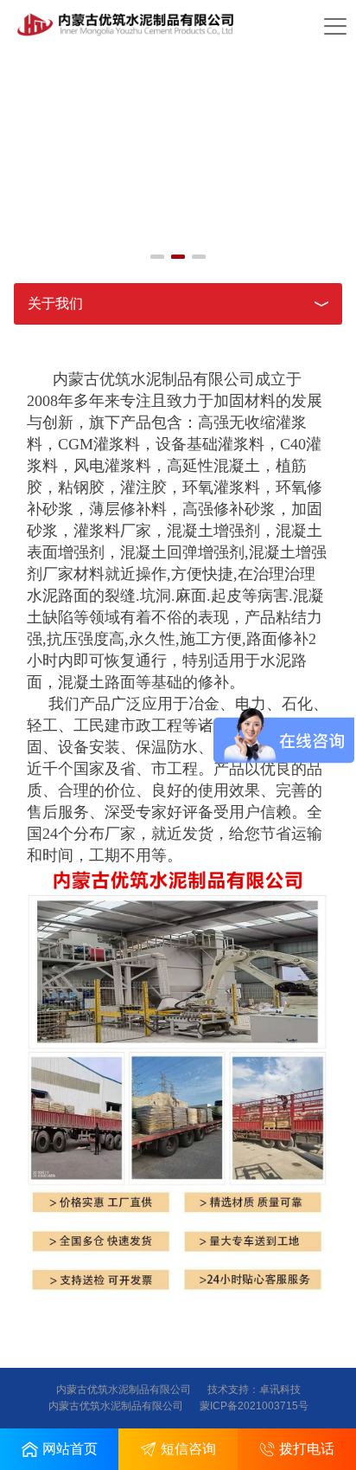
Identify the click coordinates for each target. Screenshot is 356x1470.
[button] (157, 257)
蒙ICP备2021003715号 (254, 1406)
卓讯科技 (280, 1389)
